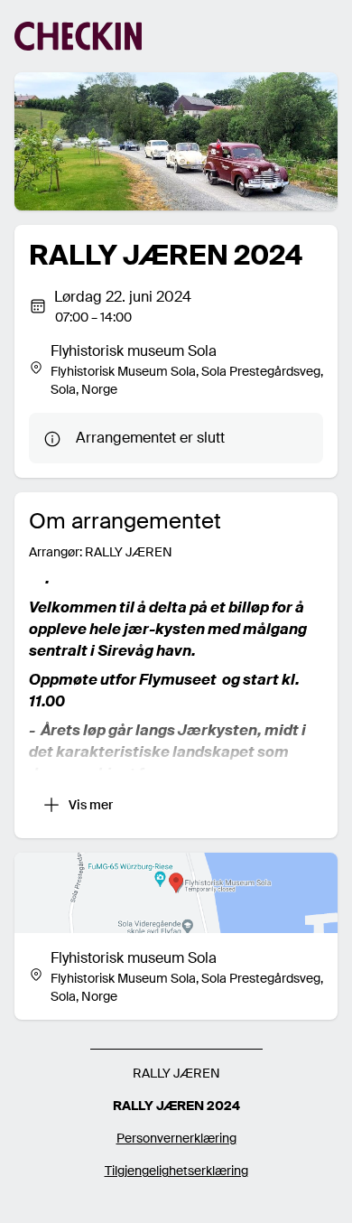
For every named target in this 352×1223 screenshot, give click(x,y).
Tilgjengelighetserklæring (176, 1170)
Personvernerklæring (176, 1138)
